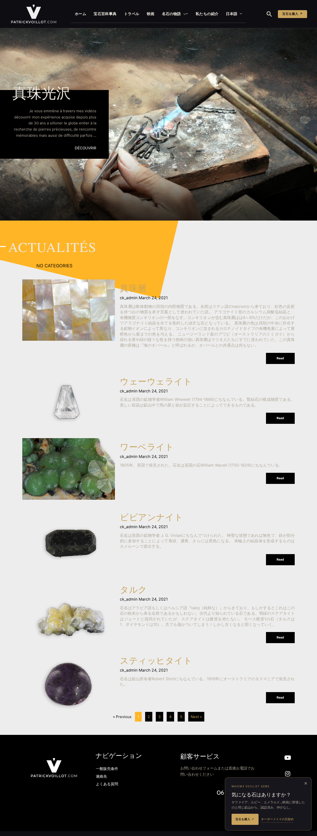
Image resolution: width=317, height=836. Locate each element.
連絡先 (101, 777)
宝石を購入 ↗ (292, 14)
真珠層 (133, 289)
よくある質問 (107, 784)
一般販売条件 (107, 769)
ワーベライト (147, 448)
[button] (183, 14)
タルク (133, 590)
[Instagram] (288, 774)
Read (280, 358)
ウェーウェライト (156, 382)
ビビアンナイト (151, 518)
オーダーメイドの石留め (277, 819)
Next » (196, 716)
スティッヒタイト (156, 661)
